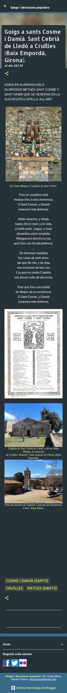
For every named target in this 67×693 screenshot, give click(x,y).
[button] (6, 73)
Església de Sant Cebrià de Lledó (25, 448)
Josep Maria (37, 508)
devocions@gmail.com (43, 679)
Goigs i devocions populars (29, 7)
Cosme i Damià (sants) (27, 580)
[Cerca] (62, 5)
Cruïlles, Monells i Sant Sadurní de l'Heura (32, 454)
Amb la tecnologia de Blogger (35, 687)
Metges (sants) (42, 588)
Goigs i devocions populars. (24, 676)
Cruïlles (14, 588)
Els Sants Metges (19, 185)
